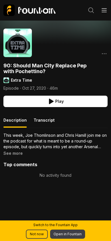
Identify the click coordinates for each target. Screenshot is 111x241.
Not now (37, 234)
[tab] (15, 122)
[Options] (104, 53)
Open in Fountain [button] (68, 234)
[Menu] (104, 10)
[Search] (91, 10)
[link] (29, 10)
